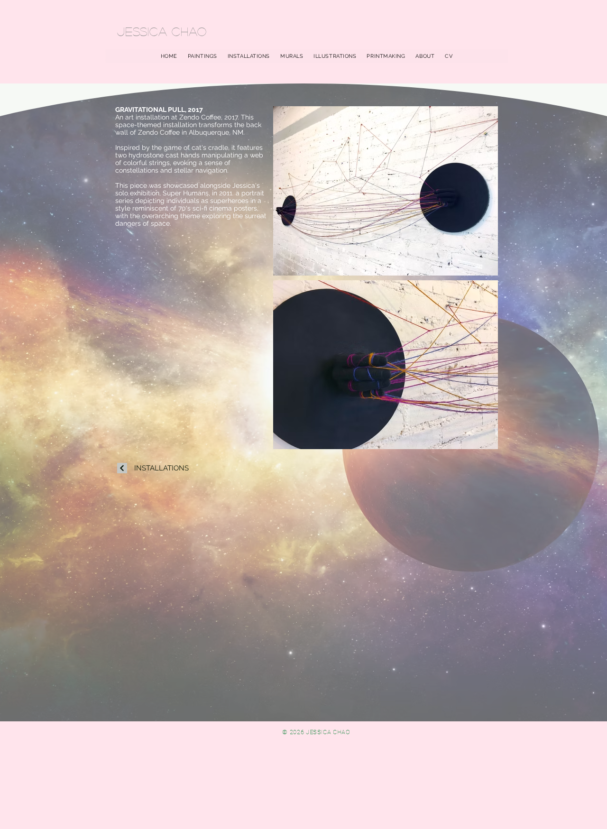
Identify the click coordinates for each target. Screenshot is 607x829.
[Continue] (122, 468)
